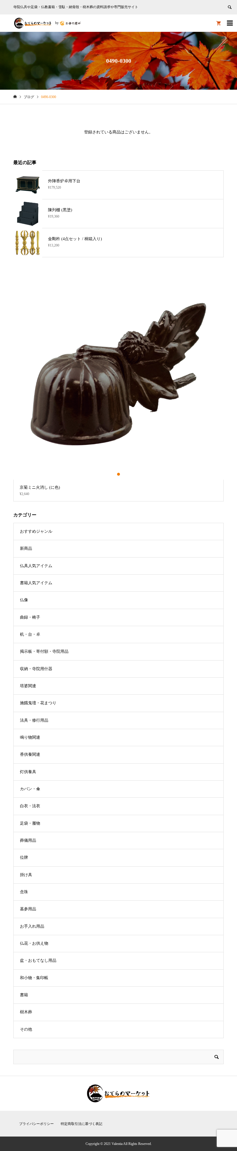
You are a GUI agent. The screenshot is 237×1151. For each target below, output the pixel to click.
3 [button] (124, 474)
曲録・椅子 (30, 617)
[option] (118, 385)
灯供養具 (28, 772)
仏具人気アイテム (36, 566)
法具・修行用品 (34, 720)
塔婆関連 (28, 686)
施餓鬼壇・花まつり (38, 703)
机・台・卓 (30, 634)
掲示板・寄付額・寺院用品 (44, 651)
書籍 (24, 995)
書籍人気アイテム (36, 583)
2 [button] (119, 474)
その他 (26, 1029)
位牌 (24, 857)
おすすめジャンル (36, 531)
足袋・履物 (30, 823)
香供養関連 (30, 754)
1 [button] (114, 474)
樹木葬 (26, 1012)
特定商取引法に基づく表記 (81, 1124)
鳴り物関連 (30, 737)
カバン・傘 (30, 789)
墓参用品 (28, 909)
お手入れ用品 (32, 926)
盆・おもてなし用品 (38, 960)
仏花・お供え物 (34, 943)
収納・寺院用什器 (36, 669)
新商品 (26, 548)
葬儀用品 (28, 840)
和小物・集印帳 (34, 978)
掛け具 (26, 875)
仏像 (24, 600)
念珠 (24, 892)
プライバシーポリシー (36, 1124)
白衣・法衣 (30, 806)
